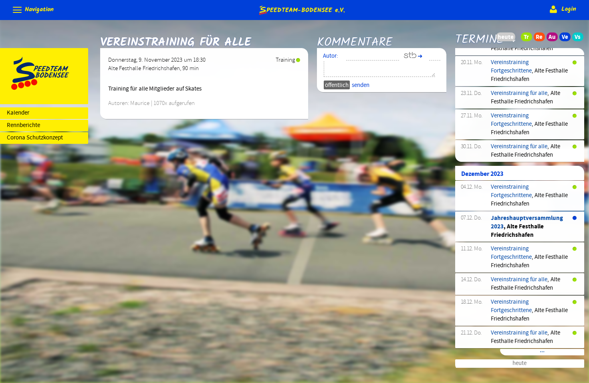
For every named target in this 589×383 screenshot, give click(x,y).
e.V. (305, 9)
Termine (479, 40)
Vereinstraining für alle (519, 93)
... (542, 351)
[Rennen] (542, 39)
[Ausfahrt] (554, 39)
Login (567, 9)
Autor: (330, 56)
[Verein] (567, 39)
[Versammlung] (580, 39)
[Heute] (516, 39)
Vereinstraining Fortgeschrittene (511, 66)
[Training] (529, 39)
